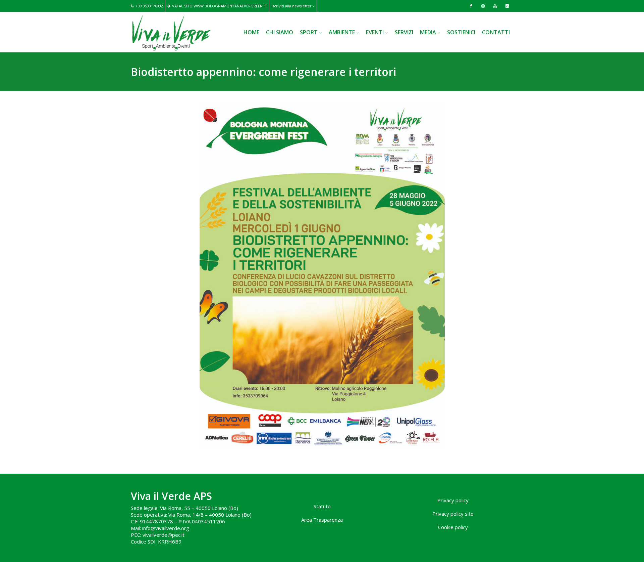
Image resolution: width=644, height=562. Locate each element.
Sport (309, 32)
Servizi (404, 32)
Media (428, 32)
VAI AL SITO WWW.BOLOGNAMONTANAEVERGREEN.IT (219, 5)
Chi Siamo (279, 32)
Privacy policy (453, 500)
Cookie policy (453, 527)
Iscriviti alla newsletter (291, 5)
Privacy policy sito (453, 513)
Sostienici (461, 32)
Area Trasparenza (322, 519)
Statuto (322, 506)
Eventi (375, 32)
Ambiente (342, 32)
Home (251, 32)
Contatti (496, 32)
